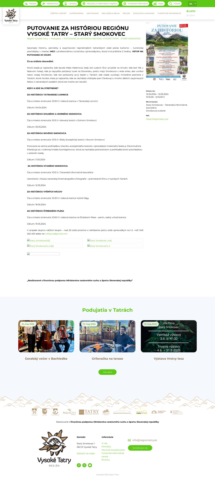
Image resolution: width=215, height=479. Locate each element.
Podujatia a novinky (144, 13)
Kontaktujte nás (140, 448)
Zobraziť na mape (86, 453)
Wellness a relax (111, 13)
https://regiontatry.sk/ (157, 119)
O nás (105, 443)
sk (190, 3)
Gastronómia (76, 13)
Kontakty (106, 446)
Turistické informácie (169, 13)
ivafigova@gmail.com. (56, 233)
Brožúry (106, 459)
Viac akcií (107, 372)
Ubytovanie (92, 13)
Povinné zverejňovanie (113, 450)
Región (126, 13)
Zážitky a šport (58, 13)
